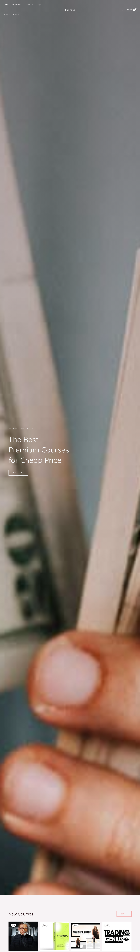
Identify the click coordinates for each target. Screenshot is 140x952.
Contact (30, 5)
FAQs (39, 5)
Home (6, 5)
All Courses (16, 5)
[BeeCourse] (70, 10)
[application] (22, 5)
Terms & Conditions (12, 15)
